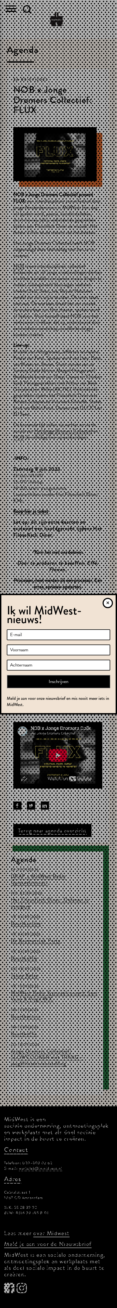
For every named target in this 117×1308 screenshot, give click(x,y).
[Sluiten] (108, 603)
